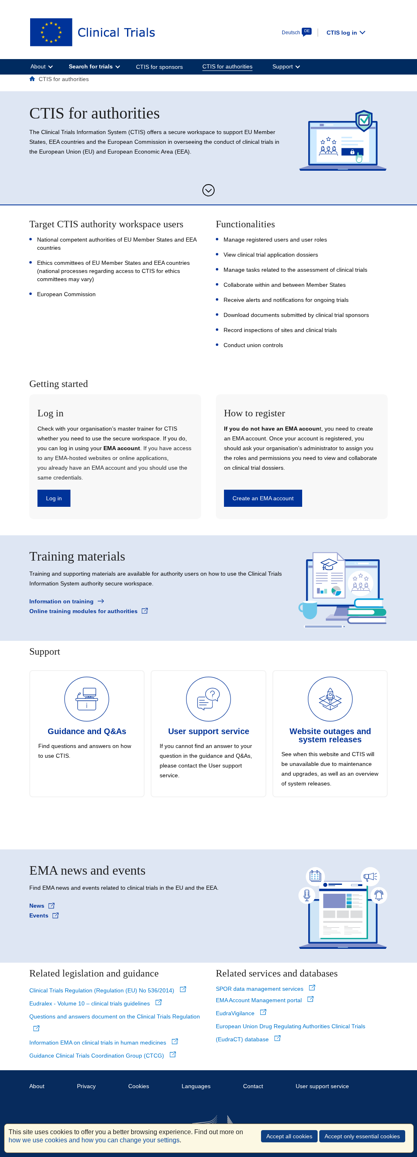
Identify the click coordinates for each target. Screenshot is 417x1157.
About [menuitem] (38, 66)
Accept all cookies (289, 1136)
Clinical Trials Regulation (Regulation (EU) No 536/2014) (102, 990)
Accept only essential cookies (362, 1136)
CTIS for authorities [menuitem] (227, 66)
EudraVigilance (236, 1013)
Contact (253, 1086)
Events (38, 915)
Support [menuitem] (282, 66)
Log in (54, 498)
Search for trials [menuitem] (91, 66)
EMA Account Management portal (259, 1000)
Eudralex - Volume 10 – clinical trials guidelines (90, 1003)
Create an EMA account (263, 498)
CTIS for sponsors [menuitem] (159, 67)
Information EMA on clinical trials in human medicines (98, 1042)
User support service (322, 1086)
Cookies (138, 1086)
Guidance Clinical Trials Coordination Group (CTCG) (97, 1055)
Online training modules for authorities (83, 611)
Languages (196, 1086)
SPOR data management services (260, 988)
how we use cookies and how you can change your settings (94, 1140)
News (36, 905)
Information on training (61, 601)
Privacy (86, 1086)
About (36, 1086)
